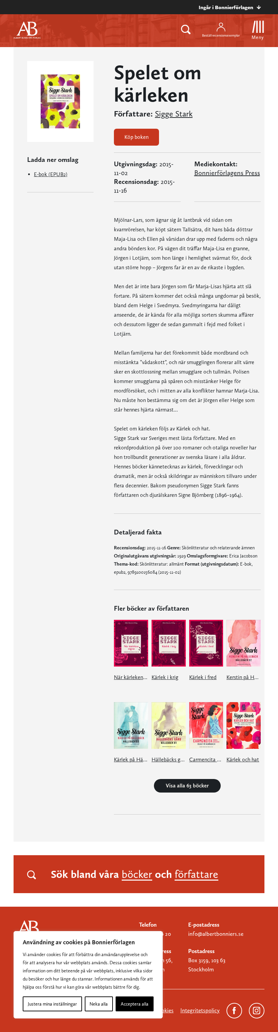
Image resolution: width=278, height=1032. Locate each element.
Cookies (164, 1010)
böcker (137, 874)
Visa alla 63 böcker (187, 785)
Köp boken (136, 137)
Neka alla (99, 1004)
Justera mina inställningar (52, 1004)
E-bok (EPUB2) (50, 174)
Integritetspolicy (200, 1010)
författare (196, 874)
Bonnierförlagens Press (227, 173)
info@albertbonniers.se (215, 933)
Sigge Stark (174, 114)
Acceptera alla (134, 1004)
